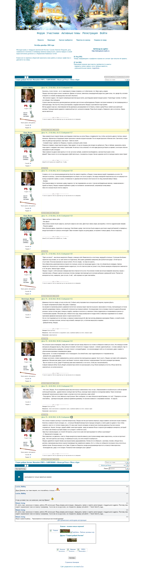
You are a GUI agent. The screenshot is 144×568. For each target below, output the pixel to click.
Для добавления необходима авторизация (72, 520)
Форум (41, 33)
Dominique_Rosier (28, 299)
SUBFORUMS (51, 80)
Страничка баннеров (72, 562)
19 (71, 216)
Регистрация (90, 33)
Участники (53, 33)
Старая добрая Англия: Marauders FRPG (30, 80)
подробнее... (96, 68)
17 (71, 133)
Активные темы (70, 33)
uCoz (82, 566)
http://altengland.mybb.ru (100, 51)
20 (71, 254)
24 (71, 417)
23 (72, 386)
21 (72, 299)
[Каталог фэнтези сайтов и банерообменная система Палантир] (62, 551)
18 (71, 171)
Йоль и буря (74, 80)
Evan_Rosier (28, 133)
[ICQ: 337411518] (56, 129)
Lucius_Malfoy (28, 87)
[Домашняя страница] (51, 129)
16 (71, 87)
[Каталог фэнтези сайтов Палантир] (55, 532)
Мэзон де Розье (63, 80)
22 (72, 341)
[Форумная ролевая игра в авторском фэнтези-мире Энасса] (72, 541)
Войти (103, 33)
